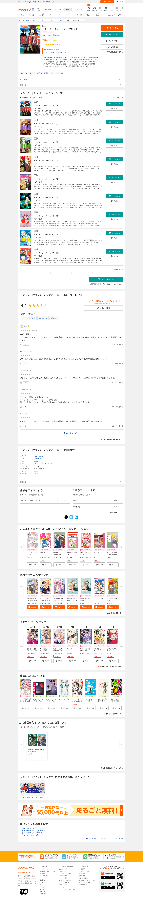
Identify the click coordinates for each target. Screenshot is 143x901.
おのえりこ (97, 603)
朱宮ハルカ (36, 603)
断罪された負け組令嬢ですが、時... (58, 650)
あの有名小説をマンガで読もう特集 (31, 797)
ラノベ (69, 15)
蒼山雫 (55, 603)
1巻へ (33, 98)
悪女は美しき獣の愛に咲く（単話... (32, 650)
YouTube (42, 891)
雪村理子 (42, 653)
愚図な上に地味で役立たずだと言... (58, 600)
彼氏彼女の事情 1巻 (72, 553)
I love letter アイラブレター (90, 700)
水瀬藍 (69, 603)
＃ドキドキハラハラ (28, 318)
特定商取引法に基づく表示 (87, 880)
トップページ (44, 869)
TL (60, 15)
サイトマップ (83, 885)
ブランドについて (84, 871)
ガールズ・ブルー (64, 700)
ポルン (64, 557)
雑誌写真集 (98, 14)
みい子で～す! (98, 599)
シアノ (63, 653)
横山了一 (109, 557)
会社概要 (82, 869)
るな (25, 326)
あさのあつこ (47, 35)
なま (64, 603)
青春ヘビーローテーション (85, 599)
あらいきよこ (111, 603)
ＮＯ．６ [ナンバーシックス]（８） (47, 234)
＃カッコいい (43, 318)
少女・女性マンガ (41, 14)
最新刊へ (42, 98)
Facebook (43, 893)
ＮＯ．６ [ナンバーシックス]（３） (47, 142)
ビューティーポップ (112, 599)
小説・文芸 (79, 15)
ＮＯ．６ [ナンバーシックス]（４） (47, 160)
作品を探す (62, 871)
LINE (41, 882)
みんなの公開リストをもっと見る (112, 768)
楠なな (109, 653)
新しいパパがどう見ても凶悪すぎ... (112, 554)
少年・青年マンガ (32, 14)
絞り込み (39, 9)
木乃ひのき (56, 35)
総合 (22, 15)
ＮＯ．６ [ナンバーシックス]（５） (47, 179)
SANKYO (29, 603)
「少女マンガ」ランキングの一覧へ (111, 666)
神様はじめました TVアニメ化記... (85, 554)
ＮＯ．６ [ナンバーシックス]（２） (47, 123)
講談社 (36, 461)
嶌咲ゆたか (56, 653)
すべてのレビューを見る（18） (112, 439)
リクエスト (62, 887)
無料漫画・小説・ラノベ (47, 871)
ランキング (43, 876)
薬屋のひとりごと (99, 650)
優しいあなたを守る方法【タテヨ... (45, 600)
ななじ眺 (96, 557)
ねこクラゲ (102, 653)
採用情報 (82, 873)
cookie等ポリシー (84, 882)
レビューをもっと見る (71, 433)
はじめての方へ (112, 15)
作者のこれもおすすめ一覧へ (113, 714)
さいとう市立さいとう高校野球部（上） (77, 701)
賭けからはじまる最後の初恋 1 (58, 553)
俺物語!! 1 (43, 552)
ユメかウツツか (72, 649)
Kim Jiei (47, 603)
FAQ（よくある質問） (66, 880)
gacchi (60, 603)
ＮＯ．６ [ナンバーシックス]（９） (47, 253)
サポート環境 (63, 878)
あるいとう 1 (98, 552)
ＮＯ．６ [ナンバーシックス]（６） (47, 197)
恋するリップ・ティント (112, 650)
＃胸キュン (54, 318)
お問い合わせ (63, 885)
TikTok (42, 889)
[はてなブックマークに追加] (76, 519)
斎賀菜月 (29, 653)
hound (42, 603)
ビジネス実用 (88, 14)
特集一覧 (42, 873)
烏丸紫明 (35, 653)
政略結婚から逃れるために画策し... (32, 600)
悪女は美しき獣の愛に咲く (85, 650)
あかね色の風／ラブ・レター (103, 700)
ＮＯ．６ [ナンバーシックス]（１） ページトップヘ (104, 838)
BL (51, 15)
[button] (32, 564)
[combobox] (53, 9)
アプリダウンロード (65, 873)
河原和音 (47, 557)
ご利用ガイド (121, 15)
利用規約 (82, 876)
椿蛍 (47, 653)
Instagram (43, 887)
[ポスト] (66, 517)
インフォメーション (65, 882)
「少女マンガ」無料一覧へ (114, 613)
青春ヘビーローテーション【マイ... (72, 600)
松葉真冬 (29, 557)
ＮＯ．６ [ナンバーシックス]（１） (47, 105)
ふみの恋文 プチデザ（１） (32, 553)
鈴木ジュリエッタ (85, 557)
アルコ (42, 557)
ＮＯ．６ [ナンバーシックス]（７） (47, 216)
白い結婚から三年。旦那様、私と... (45, 650)
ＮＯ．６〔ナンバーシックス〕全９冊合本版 (38, 701)
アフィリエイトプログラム (67, 889)
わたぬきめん (57, 557)
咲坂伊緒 (69, 653)
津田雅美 (69, 557)
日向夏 (96, 653)
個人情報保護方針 (84, 878)
